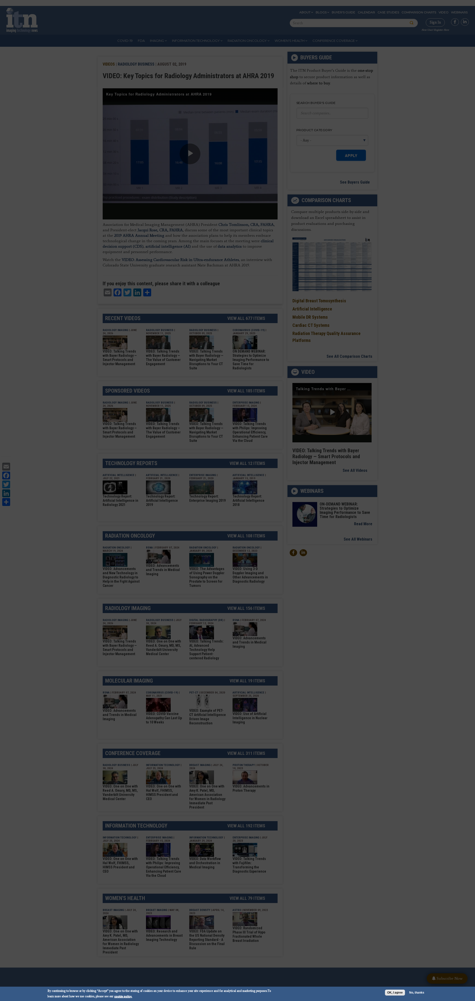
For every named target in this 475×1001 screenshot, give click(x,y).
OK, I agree (395, 992)
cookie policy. (123, 996)
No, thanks (416, 992)
